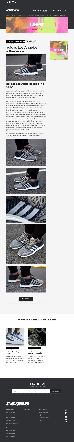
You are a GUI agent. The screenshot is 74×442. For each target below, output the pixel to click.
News (45, 10)
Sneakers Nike (10, 412)
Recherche (66, 10)
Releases (52, 10)
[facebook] (10, 2)
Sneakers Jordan (11, 415)
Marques (60, 10)
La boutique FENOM (44, 417)
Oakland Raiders (32, 125)
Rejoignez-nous (43, 415)
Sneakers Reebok (11, 433)
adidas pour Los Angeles (31, 103)
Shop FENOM (36, 10)
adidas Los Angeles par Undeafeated (36, 353)
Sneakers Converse (12, 423)
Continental (36, 117)
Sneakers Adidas (21, 15)
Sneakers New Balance (10, 427)
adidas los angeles (41, 15)
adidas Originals (31, 15)
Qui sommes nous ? (44, 412)
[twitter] (13, 2)
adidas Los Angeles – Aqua (15, 353)
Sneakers (8, 15)
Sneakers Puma (10, 430)
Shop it (32, 41)
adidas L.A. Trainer (30, 97)
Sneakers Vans (10, 436)
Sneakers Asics (10, 420)
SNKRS (30, 136)
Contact (41, 420)
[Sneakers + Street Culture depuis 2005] (17, 404)
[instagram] (7, 2)
